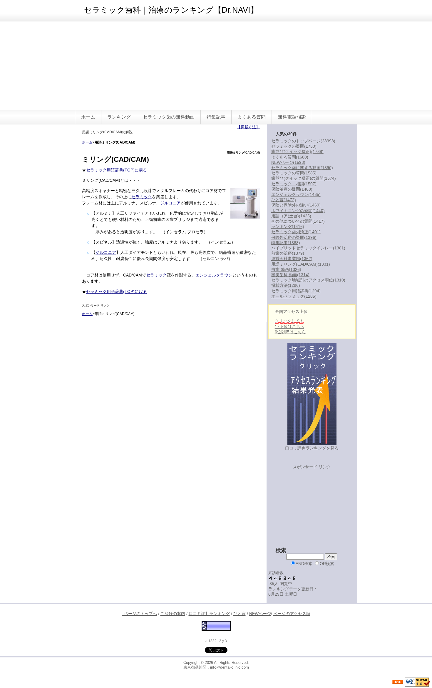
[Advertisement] (216, 65)
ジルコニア (170, 203)
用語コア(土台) (291, 216)
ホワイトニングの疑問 (298, 210)
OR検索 (327, 563)
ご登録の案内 (172, 613)
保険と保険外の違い (296, 205)
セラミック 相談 (294, 183)
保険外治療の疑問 (294, 237)
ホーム (88, 116)
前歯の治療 (287, 253)
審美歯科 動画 (290, 274)
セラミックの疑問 (294, 146)
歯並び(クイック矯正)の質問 (303, 178)
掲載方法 (285, 285)
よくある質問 (251, 116)
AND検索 (304, 563)
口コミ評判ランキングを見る (312, 448)
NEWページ (288, 162)
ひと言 (283, 199)
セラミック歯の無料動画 (169, 116)
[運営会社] (216, 625)
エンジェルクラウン (213, 275)
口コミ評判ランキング (209, 613)
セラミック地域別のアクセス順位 (308, 280)
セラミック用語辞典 (296, 291)
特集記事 (216, 116)
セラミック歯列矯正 (296, 231)
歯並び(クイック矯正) (297, 151)
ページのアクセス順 (291, 613)
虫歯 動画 (286, 269)
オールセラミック (294, 296)
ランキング (119, 116)
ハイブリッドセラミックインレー (308, 248)
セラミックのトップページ (303, 141)
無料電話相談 (292, 116)
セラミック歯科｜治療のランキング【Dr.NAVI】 (171, 10)
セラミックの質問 (294, 173)
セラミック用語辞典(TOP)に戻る (116, 170)
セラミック (141, 196)
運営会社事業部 (291, 258)
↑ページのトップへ (139, 613)
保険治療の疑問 (291, 189)
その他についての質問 (298, 221)
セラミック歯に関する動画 (302, 167)
